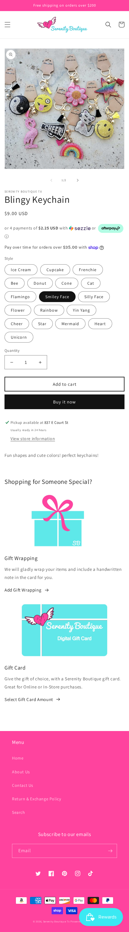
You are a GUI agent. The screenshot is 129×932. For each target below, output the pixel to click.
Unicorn (19, 337)
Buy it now (64, 402)
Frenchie (88, 269)
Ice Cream (21, 269)
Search (18, 812)
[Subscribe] (110, 851)
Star (42, 323)
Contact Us (22, 785)
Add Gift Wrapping (22, 590)
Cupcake (55, 269)
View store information (32, 438)
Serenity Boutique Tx (56, 921)
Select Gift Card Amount (28, 699)
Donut (40, 283)
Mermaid (70, 323)
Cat (90, 283)
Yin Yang (81, 310)
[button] (7, 24)
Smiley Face (57, 296)
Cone (67, 283)
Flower (18, 310)
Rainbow (49, 310)
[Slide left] (51, 180)
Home (17, 758)
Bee (14, 283)
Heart (100, 323)
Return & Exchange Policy (36, 799)
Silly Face (94, 296)
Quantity (12, 350)
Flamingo (20, 296)
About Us (21, 772)
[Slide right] (77, 180)
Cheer (17, 323)
